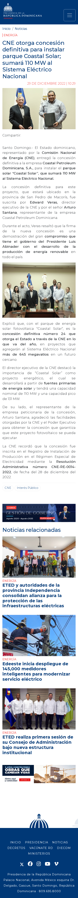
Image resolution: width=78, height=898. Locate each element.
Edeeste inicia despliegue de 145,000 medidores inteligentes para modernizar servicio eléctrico (36, 671)
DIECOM (64, 848)
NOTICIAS (60, 842)
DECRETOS (16, 848)
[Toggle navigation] (70, 15)
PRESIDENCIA (36, 842)
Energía (10, 35)
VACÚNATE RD (41, 848)
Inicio (6, 29)
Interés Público (27, 488)
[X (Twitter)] (22, 864)
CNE (8, 488)
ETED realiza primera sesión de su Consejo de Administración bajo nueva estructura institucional (37, 744)
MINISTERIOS (39, 853)
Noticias (21, 29)
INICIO (15, 842)
